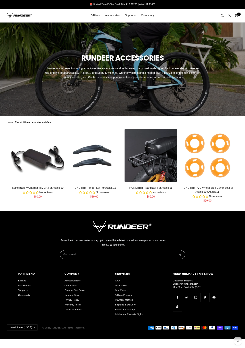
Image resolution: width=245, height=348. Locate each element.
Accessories (112, 15)
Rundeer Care (72, 295)
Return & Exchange (125, 309)
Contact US (70, 285)
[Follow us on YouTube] (214, 297)
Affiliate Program (123, 295)
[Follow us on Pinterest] (205, 297)
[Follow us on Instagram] (195, 297)
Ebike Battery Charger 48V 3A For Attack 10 (38, 187)
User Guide (121, 285)
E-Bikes (95, 15)
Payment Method (124, 299)
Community (147, 15)
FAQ (117, 280)
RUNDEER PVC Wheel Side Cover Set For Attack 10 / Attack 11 (207, 189)
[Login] (229, 15)
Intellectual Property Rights (129, 314)
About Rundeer (72, 280)
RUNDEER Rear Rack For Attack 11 (150, 187)
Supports (130, 15)
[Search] (222, 15)
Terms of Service (73, 309)
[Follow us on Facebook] (177, 297)
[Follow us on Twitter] (186, 297)
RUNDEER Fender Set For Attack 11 (94, 187)
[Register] (180, 254)
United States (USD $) (20, 327)
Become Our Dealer (75, 290)
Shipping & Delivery (125, 304)
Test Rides (120, 290)
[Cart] (236, 15)
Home (10, 122)
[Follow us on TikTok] (177, 306)
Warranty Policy (72, 304)
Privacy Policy (71, 299)
